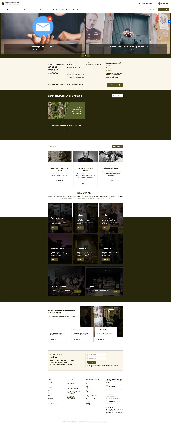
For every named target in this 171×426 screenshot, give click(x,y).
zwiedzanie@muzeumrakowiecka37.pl (114, 390)
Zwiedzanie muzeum (114, 84)
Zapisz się (91, 362)
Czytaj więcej (65, 130)
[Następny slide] (88, 55)
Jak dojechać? (69, 385)
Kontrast (143, 3)
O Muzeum (50, 379)
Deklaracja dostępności (53, 403)
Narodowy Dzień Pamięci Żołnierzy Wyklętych (55, 9)
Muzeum (3, 9)
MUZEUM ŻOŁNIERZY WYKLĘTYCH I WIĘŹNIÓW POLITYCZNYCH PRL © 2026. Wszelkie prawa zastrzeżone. (85, 422)
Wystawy (8, 9)
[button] (169, 21)
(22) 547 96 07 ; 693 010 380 (111, 386)
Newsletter (68, 9)
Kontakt (150, 9)
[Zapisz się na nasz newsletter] (43, 33)
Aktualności (20, 9)
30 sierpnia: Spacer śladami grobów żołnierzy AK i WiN (66, 125)
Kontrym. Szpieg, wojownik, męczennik (85, 169)
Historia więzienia (51, 384)
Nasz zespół (50, 382)
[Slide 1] (85, 55)
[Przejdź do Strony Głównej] (10, 3)
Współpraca (42, 9)
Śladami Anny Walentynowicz (111, 168)
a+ (158, 3)
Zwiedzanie (163, 9)
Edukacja (36, 9)
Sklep (74, 9)
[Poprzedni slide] (82, 55)
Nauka (31, 9)
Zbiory (14, 9)
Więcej (53, 227)
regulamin (91, 366)
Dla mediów (79, 9)
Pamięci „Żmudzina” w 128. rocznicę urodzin (59, 169)
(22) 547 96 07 (109, 69)
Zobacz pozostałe (116, 95)
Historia (25, 9)
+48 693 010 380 (109, 70)
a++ (161, 3)
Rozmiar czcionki (149, 3)
